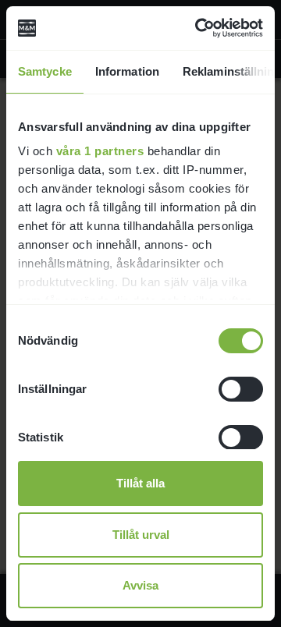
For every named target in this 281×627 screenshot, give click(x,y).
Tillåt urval (140, 534)
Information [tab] (127, 71)
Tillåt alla (140, 483)
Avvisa (140, 585)
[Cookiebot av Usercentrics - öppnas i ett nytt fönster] (198, 28)
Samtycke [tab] (45, 71)
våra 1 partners (100, 151)
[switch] (241, 389)
